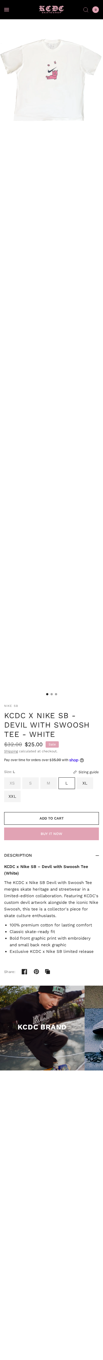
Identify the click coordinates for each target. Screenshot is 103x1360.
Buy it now (51, 834)
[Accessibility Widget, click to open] (11, 1348)
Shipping (11, 751)
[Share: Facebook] (24, 971)
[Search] (85, 9)
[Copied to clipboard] (47, 971)
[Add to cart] (51, 818)
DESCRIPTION (18, 855)
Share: (10, 972)
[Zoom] (51, 71)
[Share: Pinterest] (36, 971)
